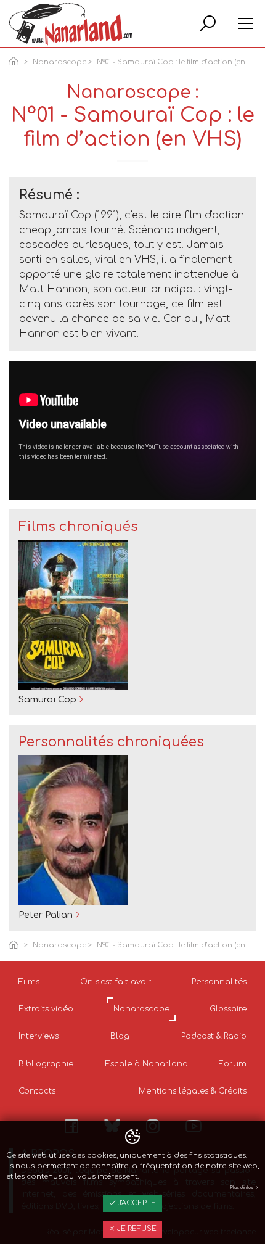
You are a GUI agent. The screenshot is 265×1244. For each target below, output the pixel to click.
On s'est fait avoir (116, 982)
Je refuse (136, 1229)
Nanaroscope (59, 62)
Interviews (38, 1036)
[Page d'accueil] (16, 62)
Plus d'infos (242, 1187)
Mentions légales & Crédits (193, 1091)
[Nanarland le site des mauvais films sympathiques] (70, 24)
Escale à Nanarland (146, 1064)
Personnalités (219, 982)
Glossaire (228, 1009)
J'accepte (136, 1203)
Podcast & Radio (214, 1036)
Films (28, 982)
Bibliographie (45, 1064)
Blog (119, 1036)
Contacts (36, 1091)
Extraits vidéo (45, 1009)
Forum (233, 1064)
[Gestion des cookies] (132, 1137)
